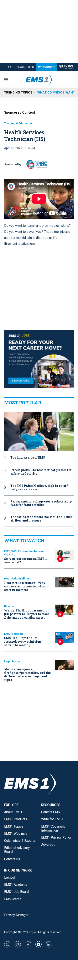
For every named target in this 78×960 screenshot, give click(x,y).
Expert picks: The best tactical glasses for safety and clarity (41, 472)
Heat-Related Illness (17, 578)
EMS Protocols (13, 633)
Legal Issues (12, 661)
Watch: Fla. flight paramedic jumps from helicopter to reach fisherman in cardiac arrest (27, 613)
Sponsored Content (19, 112)
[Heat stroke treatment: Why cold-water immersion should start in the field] (64, 582)
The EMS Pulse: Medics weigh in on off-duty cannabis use (39, 487)
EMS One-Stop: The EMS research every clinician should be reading (22, 641)
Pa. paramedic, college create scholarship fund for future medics (41, 503)
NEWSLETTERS (25, 66)
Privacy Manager (16, 915)
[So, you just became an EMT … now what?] (64, 555)
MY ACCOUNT (46, 66)
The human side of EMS (27, 457)
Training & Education (18, 123)
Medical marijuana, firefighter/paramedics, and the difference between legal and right (27, 674)
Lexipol (31, 932)
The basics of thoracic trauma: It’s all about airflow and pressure (42, 518)
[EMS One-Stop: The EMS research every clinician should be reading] (64, 637)
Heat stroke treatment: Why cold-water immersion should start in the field (26, 586)
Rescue (9, 606)
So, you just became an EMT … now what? (25, 560)
